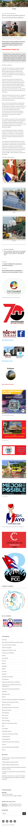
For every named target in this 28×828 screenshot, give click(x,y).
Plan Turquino (5, 715)
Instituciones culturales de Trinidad (10, 702)
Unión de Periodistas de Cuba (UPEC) (10, 747)
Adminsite (13, 13)
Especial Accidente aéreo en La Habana (11, 682)
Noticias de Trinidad (6, 710)
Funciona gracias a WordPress (8, 824)
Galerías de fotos (6, 694)
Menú (14, 8)
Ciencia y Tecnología (6, 647)
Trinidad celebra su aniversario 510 (10, 762)
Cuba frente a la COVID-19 (8, 653)
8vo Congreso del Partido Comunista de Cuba (12, 642)
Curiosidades (5, 658)
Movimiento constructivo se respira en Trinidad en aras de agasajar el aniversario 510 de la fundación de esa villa (13, 777)
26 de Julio (4, 639)
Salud (3, 726)
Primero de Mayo (6, 720)
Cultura (3, 655)
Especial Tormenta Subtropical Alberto (11, 689)
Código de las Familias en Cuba (9, 650)
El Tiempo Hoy (5, 679)
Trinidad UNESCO (6, 739)
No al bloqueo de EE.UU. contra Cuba (10, 707)
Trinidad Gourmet (6, 736)
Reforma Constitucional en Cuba (9, 723)
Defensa (4, 663)
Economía (11, 249)
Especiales (4, 691)
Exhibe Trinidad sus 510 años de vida (10, 764)
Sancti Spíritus (13, 253)
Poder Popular (5, 718)
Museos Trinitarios (6, 704)
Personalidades (5, 712)
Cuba (5, 251)
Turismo (4, 744)
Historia (4, 696)
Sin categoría (5, 728)
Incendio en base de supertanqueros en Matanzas (13, 699)
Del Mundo (4, 666)
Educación (4, 674)
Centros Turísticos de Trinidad (9, 645)
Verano (3, 749)
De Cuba (6, 249)
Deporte (4, 668)
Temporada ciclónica (6, 731)
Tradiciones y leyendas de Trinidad (10, 734)
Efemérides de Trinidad (7, 676)
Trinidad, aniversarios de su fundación (10, 741)
